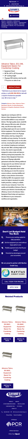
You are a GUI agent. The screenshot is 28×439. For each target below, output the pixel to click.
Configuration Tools (10, 406)
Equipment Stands (19, 107)
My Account (12, 1)
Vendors (9, 21)
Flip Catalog (19, 406)
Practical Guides (21, 403)
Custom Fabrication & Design (9, 403)
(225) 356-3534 (15, 93)
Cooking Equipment (17, 105)
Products (11, 401)
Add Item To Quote (14, 87)
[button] (2, 18)
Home (3, 21)
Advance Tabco (11, 103)
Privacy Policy (9, 415)
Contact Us (14, 408)
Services (17, 401)
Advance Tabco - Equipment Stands (13, 23)
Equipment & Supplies (7, 107)
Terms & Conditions (18, 415)
